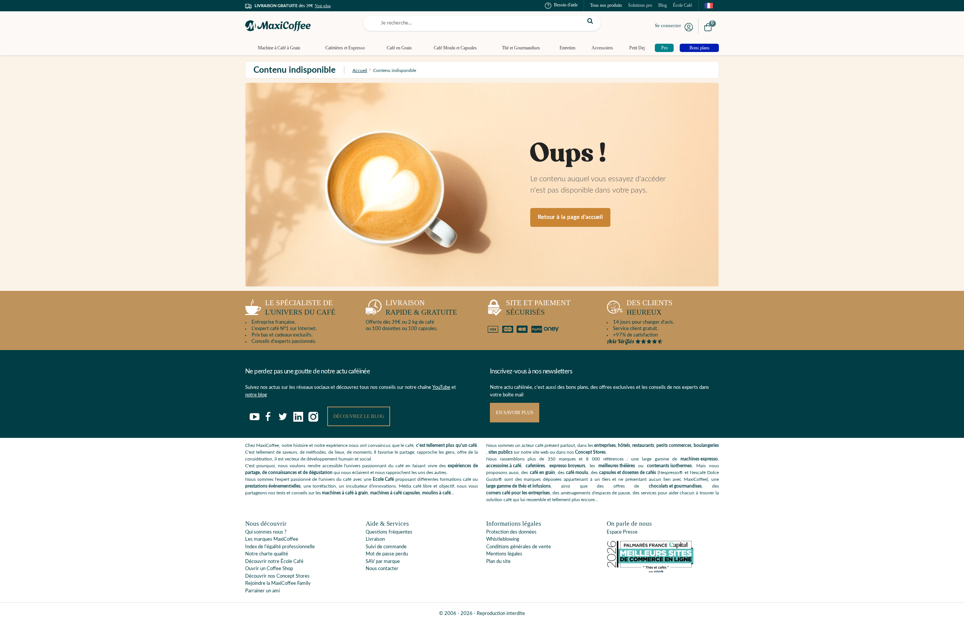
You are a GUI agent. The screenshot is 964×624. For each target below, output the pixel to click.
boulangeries (706, 445)
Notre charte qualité (266, 554)
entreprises (605, 445)
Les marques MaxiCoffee (271, 539)
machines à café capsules (395, 493)
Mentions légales (504, 554)
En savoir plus (514, 412)
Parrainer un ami (262, 591)
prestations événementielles (272, 486)
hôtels (624, 445)
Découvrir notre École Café (274, 561)
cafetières (535, 465)
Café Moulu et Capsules (455, 47)
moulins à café (436, 493)
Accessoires (602, 47)
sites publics (500, 452)
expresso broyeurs (567, 465)
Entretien (567, 47)
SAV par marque (383, 561)
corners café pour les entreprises (518, 493)
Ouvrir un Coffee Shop (269, 568)
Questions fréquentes (389, 532)
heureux (650, 307)
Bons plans (699, 47)
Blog (662, 5)
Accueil (359, 70)
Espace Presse (622, 532)
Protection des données (511, 532)
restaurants (643, 445)
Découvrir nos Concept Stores (277, 576)
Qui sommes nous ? (266, 532)
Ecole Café (383, 479)
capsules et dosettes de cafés (627, 472)
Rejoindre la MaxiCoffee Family (278, 583)
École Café (682, 5)
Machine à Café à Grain (279, 47)
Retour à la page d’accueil (570, 217)
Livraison (375, 539)
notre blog (256, 395)
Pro (664, 47)
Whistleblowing (502, 539)
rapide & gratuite (421, 307)
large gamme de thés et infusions (518, 486)
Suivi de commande (386, 546)
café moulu (577, 472)
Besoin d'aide (566, 5)
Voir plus (323, 5)
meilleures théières (616, 465)
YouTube (441, 387)
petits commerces (673, 445)
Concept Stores (590, 452)
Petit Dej (637, 47)
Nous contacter (382, 568)
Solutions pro (640, 5)
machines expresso (699, 459)
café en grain (542, 472)
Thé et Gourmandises (521, 47)
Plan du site (498, 561)
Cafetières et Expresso (345, 47)
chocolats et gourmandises (675, 486)
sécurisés (538, 307)
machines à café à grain (345, 493)
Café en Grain (399, 47)
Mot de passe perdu (387, 554)
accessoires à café (503, 465)
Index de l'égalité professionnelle (280, 546)
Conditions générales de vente (518, 546)
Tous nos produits (606, 5)
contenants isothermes (669, 465)
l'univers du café (300, 307)
